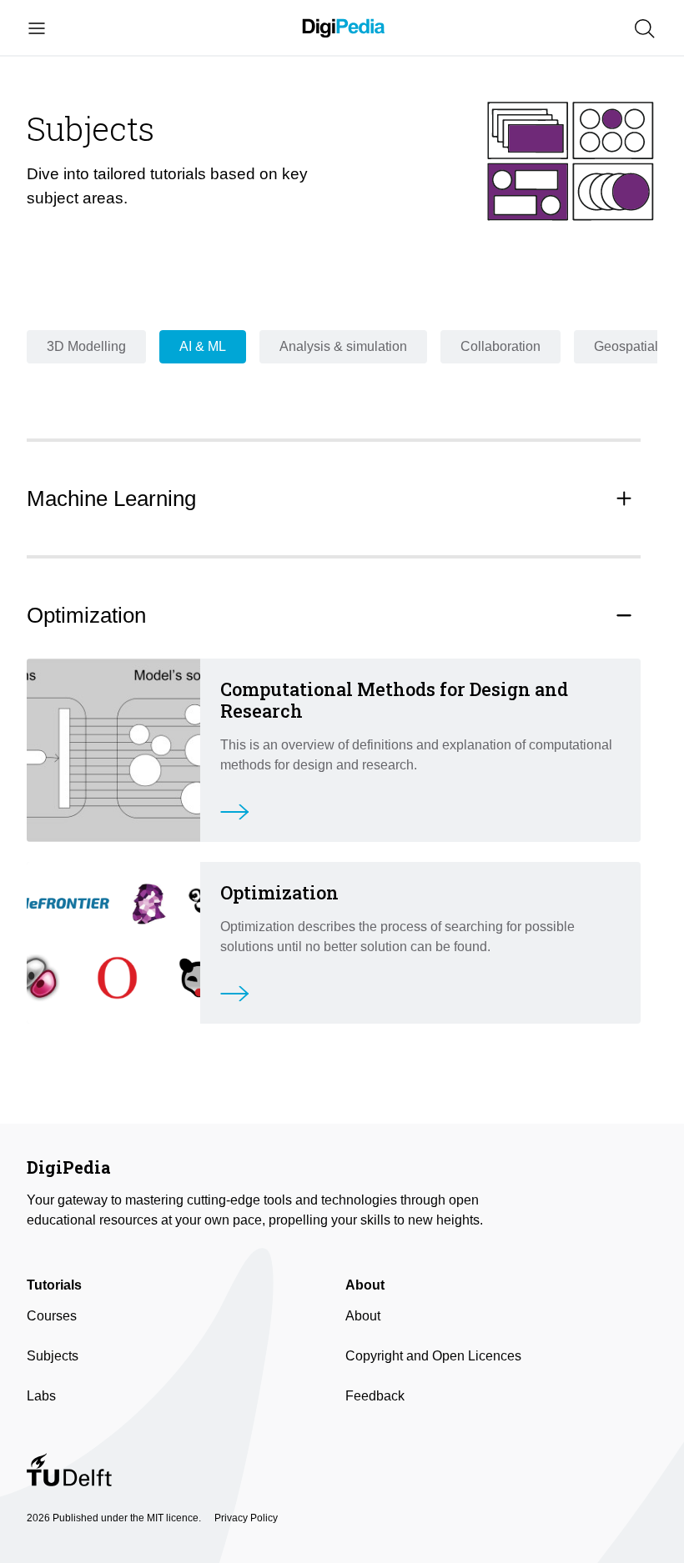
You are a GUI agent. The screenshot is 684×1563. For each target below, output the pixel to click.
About (362, 1316)
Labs (41, 1396)
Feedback (375, 1396)
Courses (52, 1316)
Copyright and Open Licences (433, 1356)
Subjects (52, 1356)
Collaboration (500, 346)
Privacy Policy (246, 1518)
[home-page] (343, 28)
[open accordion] (624, 498)
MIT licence (173, 1518)
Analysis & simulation (343, 346)
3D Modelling (86, 346)
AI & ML (202, 346)
